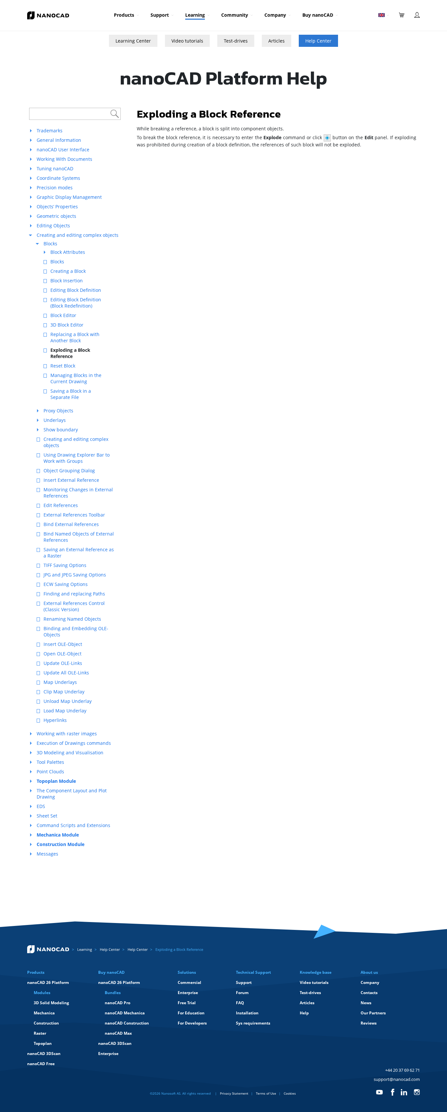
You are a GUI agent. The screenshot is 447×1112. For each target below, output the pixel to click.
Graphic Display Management (69, 197)
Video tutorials (187, 41)
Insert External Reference (71, 480)
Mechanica (44, 1013)
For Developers (192, 1023)
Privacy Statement (234, 1093)
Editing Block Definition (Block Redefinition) (75, 302)
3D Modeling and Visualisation (70, 752)
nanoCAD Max (118, 1033)
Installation (247, 1013)
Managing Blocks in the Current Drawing (75, 378)
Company (275, 15)
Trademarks (50, 130)
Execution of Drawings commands (74, 743)
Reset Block (62, 366)
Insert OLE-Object (63, 644)
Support (160, 15)
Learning (195, 15)
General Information (59, 140)
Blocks (50, 243)
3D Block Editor (66, 325)
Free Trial (187, 1003)
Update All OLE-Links (66, 672)
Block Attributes (67, 252)
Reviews (369, 1023)
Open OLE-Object (62, 653)
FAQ (240, 1003)
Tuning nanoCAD (55, 168)
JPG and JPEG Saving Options (75, 575)
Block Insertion (66, 280)
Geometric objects (56, 216)
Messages (47, 854)
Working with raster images (67, 733)
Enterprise (108, 1053)
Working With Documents (64, 159)
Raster (40, 1033)
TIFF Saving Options (65, 565)
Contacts (369, 992)
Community (234, 15)
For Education (191, 1013)
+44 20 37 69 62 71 (402, 1070)
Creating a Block (68, 271)
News (366, 1003)
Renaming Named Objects (72, 619)
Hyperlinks (55, 720)
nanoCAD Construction (127, 1023)
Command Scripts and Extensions (73, 825)
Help (304, 1013)
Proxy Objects (58, 410)
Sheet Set (47, 816)
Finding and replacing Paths (74, 594)
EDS (41, 806)
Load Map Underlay (65, 710)
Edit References (61, 505)
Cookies (290, 1093)
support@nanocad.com (397, 1079)
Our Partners (373, 1013)
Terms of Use (266, 1093)
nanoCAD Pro (117, 1003)
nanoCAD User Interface (63, 149)
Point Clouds (50, 771)
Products (124, 15)
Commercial (189, 982)
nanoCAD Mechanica (125, 1013)
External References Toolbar (74, 515)
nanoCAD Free (41, 1063)
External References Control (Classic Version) (74, 606)
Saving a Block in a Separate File (70, 394)
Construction (46, 1023)
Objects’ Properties (57, 206)
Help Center (318, 41)
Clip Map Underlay (64, 691)
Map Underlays (60, 682)
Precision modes (55, 187)
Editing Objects (53, 225)
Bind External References (71, 524)
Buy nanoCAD (317, 15)
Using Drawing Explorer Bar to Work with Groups (77, 458)
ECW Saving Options (66, 584)
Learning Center (133, 41)
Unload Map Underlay (68, 701)
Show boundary (61, 429)
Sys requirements (253, 1023)
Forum (242, 992)
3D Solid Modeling (51, 1003)
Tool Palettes (50, 762)
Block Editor (63, 315)
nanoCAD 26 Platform (48, 982)
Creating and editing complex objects (77, 235)
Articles (276, 41)
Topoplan (43, 1043)
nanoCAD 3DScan (44, 1053)
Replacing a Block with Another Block (74, 337)
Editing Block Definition (75, 290)
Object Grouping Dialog (69, 470)
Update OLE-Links (63, 663)
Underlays (55, 420)
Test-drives (236, 41)
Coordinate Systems (58, 178)
